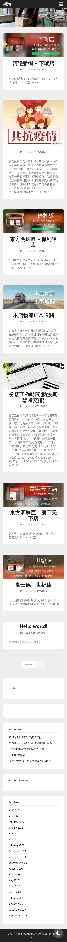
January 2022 (16, 827)
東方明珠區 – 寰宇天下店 (33, 515)
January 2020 (16, 903)
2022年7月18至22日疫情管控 (25, 737)
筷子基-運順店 (17, 754)
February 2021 (16, 845)
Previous (29, 664)
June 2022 (14, 816)
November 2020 (17, 857)
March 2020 (15, 892)
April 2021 (14, 839)
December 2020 (17, 851)
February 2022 (16, 822)
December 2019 (17, 909)
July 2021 (14, 833)
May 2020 (14, 880)
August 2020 (16, 868)
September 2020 (18, 862)
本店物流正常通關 (33, 315)
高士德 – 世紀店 (33, 584)
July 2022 (14, 810)
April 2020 (14, 886)
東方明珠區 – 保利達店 (33, 242)
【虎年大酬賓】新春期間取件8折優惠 (30, 760)
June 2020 (14, 874)
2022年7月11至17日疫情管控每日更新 (30, 743)
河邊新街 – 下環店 (33, 63)
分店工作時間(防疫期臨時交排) (33, 397)
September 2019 (18, 915)
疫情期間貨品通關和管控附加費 (27, 749)
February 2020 (16, 898)
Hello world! (33, 626)
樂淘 (7, 4)
